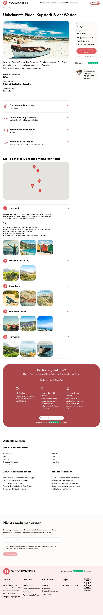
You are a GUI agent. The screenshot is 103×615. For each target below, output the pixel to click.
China (5, 456)
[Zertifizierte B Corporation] (90, 584)
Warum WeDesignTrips (31, 595)
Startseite (5, 8)
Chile (53, 459)
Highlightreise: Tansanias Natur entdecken (66, 486)
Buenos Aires (7, 465)
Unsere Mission (28, 585)
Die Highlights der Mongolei (61, 489)
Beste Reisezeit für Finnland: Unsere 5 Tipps (18, 478)
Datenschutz (46, 594)
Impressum (45, 585)
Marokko (6, 459)
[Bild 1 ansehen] (11, 247)
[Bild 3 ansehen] (45, 247)
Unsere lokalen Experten (31, 589)
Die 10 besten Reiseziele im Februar (15, 480)
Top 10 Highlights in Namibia (13, 483)
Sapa (53, 456)
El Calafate (7, 454)
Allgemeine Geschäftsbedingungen (50, 590)
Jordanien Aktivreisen (10, 462)
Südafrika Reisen (13, 8)
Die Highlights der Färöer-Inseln (62, 480)
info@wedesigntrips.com (11, 597)
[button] (32, 185)
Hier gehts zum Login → (70, 585)
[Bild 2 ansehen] (28, 247)
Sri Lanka (55, 465)
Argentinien (56, 462)
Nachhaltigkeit (27, 592)
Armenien (55, 454)
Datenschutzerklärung (22, 546)
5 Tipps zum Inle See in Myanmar (14, 489)
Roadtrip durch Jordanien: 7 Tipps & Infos (17, 486)
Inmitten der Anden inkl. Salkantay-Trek (65, 483)
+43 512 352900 (9, 593)
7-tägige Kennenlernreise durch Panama (65, 478)
